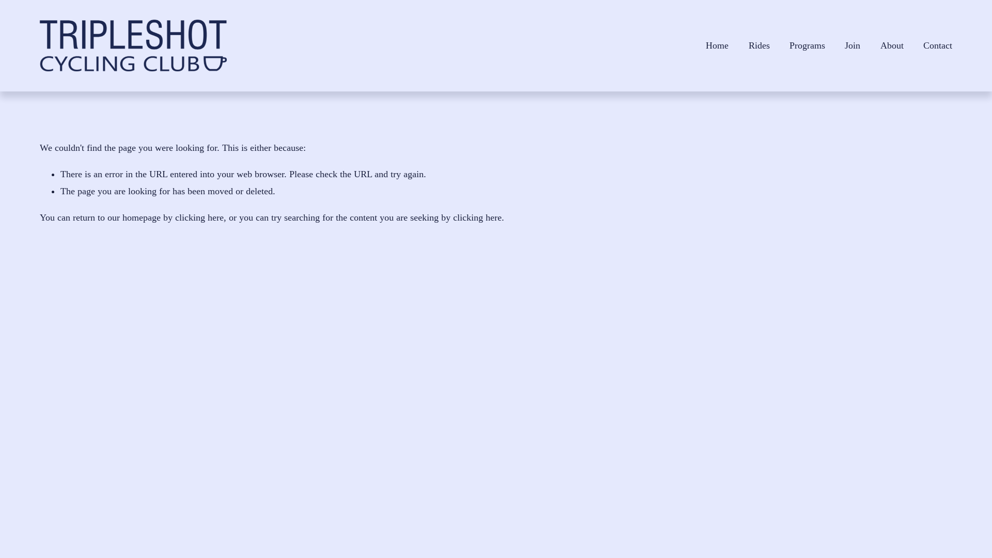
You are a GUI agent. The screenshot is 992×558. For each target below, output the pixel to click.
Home (717, 45)
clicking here (199, 217)
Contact (937, 45)
